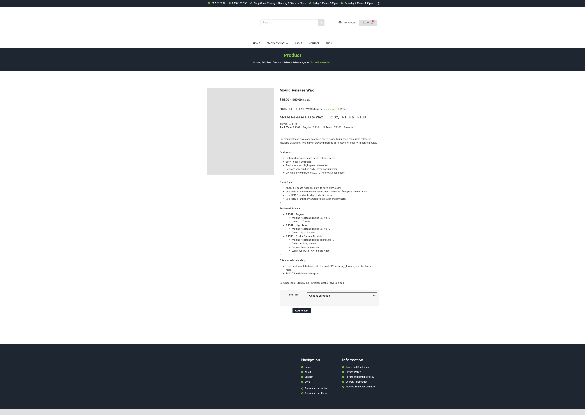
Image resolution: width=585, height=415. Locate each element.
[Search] (321, 22)
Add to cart (301, 310)
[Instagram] (378, 3)
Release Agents (300, 62)
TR (349, 109)
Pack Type (293, 295)
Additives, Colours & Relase (276, 62)
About (298, 43)
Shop (329, 43)
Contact (314, 43)
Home (256, 43)
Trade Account (275, 43)
